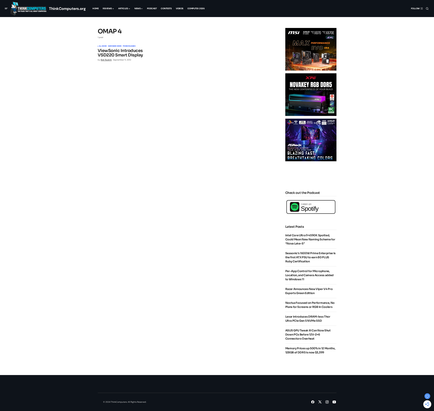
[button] (6, 8)
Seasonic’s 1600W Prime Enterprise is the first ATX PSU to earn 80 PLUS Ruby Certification (310, 257)
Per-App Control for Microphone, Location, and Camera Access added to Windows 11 (309, 275)
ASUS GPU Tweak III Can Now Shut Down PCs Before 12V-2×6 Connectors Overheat (308, 334)
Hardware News (114, 46)
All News (103, 46)
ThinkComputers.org (67, 8)
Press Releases (129, 46)
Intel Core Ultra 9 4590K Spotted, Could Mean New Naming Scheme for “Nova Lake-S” (310, 239)
